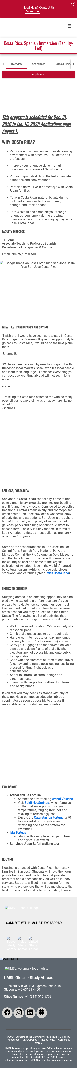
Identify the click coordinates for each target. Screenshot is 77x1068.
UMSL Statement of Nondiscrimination (50, 1060)
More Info (32, 11)
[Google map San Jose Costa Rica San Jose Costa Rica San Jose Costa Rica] (38, 290)
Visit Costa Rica (58, 573)
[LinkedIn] (30, 1013)
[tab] (16, 64)
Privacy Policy (47, 1039)
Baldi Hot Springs (37, 802)
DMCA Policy (30, 1039)
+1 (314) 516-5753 (38, 996)
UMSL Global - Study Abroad (28, 977)
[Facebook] (7, 1013)
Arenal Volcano (62, 799)
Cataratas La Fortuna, (49, 817)
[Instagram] (19, 1013)
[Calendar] (42, 1013)
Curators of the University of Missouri (36, 1036)
